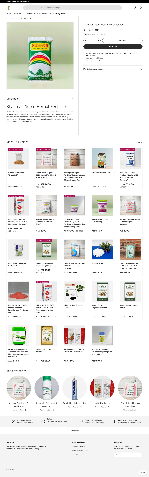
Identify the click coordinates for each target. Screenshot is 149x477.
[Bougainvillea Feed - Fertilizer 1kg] (102, 205)
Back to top (75, 430)
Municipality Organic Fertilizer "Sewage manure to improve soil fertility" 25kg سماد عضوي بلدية (74, 176)
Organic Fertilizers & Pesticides (18, 405)
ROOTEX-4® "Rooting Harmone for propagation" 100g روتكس (102, 351)
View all (140, 142)
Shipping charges (78, 446)
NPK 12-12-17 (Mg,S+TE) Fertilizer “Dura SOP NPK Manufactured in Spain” (18, 221)
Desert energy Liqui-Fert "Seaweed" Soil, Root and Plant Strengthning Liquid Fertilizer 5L (18, 353)
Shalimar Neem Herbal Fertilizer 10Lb (22, 19)
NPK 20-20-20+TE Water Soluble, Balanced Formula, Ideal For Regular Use (18, 309)
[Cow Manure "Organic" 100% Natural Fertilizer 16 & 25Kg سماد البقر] (46, 158)
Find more (25, 2)
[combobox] (72, 7)
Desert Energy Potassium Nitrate (130, 306)
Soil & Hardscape (102, 403)
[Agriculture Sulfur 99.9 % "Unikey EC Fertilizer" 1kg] (74, 335)
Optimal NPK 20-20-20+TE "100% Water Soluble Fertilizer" (74, 265)
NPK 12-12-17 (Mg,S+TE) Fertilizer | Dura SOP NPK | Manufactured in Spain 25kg (46, 309)
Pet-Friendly (42, 14)
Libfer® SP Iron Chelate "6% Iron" (73, 306)
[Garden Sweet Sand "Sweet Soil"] (18, 158)
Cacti (12, 469)
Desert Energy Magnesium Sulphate (100, 306)
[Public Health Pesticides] (74, 388)
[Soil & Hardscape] (102, 388)
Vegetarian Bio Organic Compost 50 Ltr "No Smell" (45, 221)
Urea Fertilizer (97, 263)
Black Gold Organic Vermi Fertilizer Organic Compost (130, 221)
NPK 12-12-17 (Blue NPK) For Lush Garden (17, 264)
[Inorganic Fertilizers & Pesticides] (46, 388)
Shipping (86, 34)
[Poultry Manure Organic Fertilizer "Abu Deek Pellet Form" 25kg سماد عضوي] (130, 249)
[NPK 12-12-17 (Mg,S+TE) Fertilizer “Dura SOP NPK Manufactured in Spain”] (18, 205)
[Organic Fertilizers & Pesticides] (19, 388)
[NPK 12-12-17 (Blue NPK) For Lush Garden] (18, 249)
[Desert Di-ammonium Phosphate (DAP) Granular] (46, 249)
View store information (93, 61)
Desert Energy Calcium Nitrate (45, 350)
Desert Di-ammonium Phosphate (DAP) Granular (46, 264)
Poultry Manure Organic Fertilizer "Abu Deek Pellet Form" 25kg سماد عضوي (130, 265)
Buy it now (113, 46)
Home (8, 14)
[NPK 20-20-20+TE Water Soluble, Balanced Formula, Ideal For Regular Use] (18, 291)
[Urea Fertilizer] (102, 249)
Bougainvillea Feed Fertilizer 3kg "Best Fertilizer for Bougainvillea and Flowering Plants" (74, 223)
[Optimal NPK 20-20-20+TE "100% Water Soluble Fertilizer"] (74, 249)
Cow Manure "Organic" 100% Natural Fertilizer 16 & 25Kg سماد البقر (46, 175)
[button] (141, 7)
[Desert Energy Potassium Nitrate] (130, 291)
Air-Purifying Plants (58, 14)
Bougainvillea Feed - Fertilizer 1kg (100, 220)
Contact (75, 454)
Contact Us (30, 14)
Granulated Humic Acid (101, 173)
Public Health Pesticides (74, 403)
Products (17, 14)
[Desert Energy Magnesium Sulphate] (102, 291)
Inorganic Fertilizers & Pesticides (46, 405)
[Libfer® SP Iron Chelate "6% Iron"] (74, 291)
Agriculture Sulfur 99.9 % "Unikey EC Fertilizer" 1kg (74, 350)
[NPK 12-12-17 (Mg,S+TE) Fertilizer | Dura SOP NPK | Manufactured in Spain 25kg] (46, 291)
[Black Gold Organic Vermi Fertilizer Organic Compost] (130, 205)
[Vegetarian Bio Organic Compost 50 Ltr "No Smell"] (46, 205)
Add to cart (122, 40)
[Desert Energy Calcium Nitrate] (46, 335)
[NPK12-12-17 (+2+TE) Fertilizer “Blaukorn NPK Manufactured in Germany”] (130, 158)
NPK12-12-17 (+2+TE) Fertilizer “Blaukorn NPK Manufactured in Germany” (129, 176)
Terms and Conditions (80, 450)
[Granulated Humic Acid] (102, 158)
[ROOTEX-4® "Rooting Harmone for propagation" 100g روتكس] (102, 335)
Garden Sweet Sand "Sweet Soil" (16, 174)
